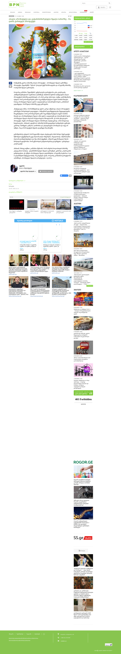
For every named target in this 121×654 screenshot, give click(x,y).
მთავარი (11, 634)
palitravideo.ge (13, 274)
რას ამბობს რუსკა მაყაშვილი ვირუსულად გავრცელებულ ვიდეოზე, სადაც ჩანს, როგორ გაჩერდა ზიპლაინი (61, 269)
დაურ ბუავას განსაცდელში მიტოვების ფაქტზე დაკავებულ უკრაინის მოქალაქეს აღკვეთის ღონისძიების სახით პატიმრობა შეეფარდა (18, 270)
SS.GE (11, 197)
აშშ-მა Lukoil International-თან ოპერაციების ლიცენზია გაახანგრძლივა (82, 359)
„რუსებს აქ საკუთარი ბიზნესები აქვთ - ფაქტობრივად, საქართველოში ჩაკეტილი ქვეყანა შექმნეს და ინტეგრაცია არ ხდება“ (81, 145)
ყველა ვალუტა (87, 41)
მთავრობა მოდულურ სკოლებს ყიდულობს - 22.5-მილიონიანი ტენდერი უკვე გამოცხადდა (82, 171)
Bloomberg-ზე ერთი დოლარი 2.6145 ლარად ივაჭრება (82, 86)
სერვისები (37, 634)
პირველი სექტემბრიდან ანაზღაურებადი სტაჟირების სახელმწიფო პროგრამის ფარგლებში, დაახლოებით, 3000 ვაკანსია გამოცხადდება (61, 291)
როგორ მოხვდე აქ (65, 197)
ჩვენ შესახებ (20, 634)
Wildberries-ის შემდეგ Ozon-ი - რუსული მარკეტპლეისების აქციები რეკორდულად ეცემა (82, 312)
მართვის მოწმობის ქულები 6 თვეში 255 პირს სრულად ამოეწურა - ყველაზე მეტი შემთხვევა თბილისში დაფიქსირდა (82, 118)
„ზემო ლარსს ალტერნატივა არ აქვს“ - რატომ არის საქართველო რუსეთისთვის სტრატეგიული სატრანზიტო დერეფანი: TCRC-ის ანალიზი (82, 227)
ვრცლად (89, 285)
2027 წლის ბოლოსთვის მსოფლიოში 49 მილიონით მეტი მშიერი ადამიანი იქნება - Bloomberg (81, 253)
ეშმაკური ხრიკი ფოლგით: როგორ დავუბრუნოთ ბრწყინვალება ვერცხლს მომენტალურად (81, 503)
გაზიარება (65, 175)
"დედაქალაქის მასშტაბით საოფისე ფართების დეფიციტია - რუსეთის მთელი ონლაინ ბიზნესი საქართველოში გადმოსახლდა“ (81, 196)
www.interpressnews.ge (15, 296)
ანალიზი (77, 204)
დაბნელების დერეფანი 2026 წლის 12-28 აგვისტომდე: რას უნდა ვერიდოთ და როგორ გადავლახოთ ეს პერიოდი (82, 615)
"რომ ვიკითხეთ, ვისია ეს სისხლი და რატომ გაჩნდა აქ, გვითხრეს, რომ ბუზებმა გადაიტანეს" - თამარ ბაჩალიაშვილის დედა (40, 269)
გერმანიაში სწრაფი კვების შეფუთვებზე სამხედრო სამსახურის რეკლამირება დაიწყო (82, 336)
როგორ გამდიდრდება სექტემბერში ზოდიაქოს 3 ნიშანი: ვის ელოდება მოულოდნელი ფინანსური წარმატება (81, 524)
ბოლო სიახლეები (81, 51)
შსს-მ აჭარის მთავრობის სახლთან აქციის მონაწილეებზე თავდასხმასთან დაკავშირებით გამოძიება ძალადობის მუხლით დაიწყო (39, 291)
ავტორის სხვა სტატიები (27, 171)
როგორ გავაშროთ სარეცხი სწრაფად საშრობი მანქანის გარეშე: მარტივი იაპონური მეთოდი (82, 482)
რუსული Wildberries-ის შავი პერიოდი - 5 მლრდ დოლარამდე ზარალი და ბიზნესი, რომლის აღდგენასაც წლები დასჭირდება (81, 384)
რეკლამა (29, 634)
